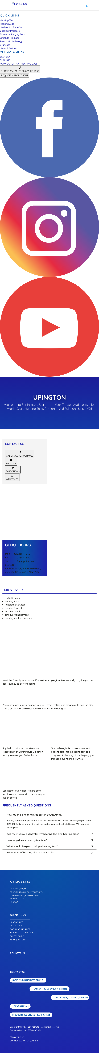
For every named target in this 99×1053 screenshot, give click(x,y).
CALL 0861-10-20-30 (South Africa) (50, 988)
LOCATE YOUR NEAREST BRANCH (28, 980)
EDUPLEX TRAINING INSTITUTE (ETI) (26, 892)
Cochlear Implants (10, 30)
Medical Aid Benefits (11, 27)
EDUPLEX (5, 56)
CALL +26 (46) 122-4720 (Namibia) (71, 997)
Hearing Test (7, 20)
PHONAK (5, 60)
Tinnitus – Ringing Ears (12, 34)
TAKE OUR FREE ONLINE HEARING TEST (31, 1015)
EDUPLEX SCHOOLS (19, 888)
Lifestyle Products (9, 37)
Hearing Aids (7, 23)
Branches (5, 44)
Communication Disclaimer (24, 1040)
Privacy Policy (17, 1037)
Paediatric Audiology (11, 41)
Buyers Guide (17, 936)
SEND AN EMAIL (21, 1006)
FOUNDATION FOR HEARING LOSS (18, 63)
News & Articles (8, 48)
